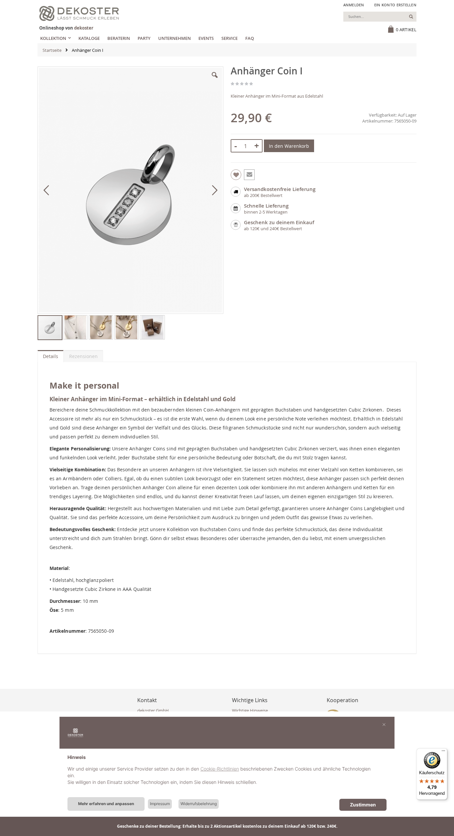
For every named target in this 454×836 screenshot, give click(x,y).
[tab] (50, 354)
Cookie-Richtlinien (219, 769)
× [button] (384, 724)
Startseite (52, 50)
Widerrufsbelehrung (198, 803)
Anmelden (353, 4)
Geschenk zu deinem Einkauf (279, 222)
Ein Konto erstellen (395, 4)
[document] (227, 775)
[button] (214, 80)
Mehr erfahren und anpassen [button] (106, 803)
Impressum (160, 803)
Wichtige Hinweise (250, 710)
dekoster (83, 28)
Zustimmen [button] (363, 804)
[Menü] (443, 752)
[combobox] (379, 17)
